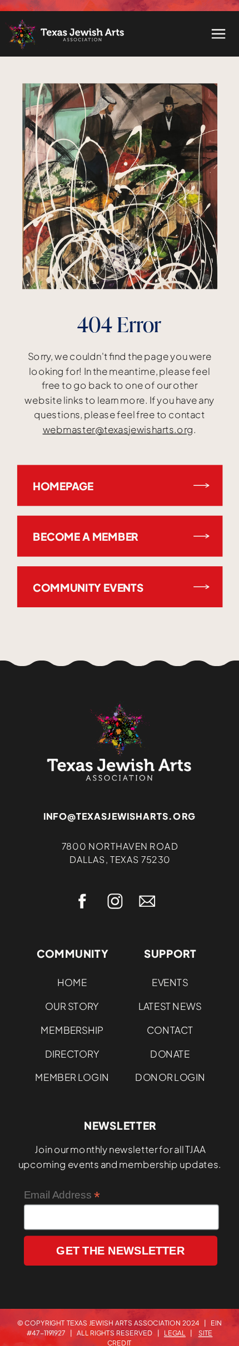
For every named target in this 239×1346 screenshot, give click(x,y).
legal (175, 1332)
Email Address (62, 1195)
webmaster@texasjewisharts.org (118, 429)
